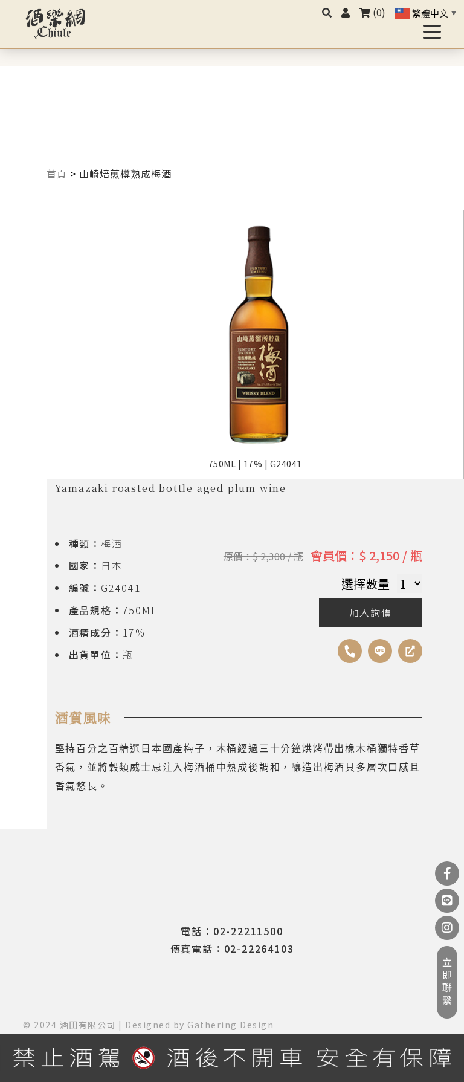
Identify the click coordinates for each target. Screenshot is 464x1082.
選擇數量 (365, 583)
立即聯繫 (447, 982)
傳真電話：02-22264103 (232, 948)
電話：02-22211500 (232, 931)
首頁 (57, 173)
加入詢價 (370, 612)
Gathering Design (230, 1025)
